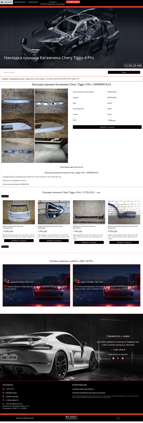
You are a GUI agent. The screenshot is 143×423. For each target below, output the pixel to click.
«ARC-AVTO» (8, 2)
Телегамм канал (11, 393)
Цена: (75, 120)
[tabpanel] (18, 221)
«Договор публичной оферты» (83, 389)
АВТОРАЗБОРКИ (19, 2)
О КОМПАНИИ (32, 2)
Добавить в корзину (107, 127)
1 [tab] (69, 249)
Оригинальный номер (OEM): (83, 92)
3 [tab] (74, 249)
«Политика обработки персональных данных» (88, 393)
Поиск (124, 72)
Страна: (75, 114)
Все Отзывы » (9, 293)
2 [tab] (71, 249)
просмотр (4, 196)
